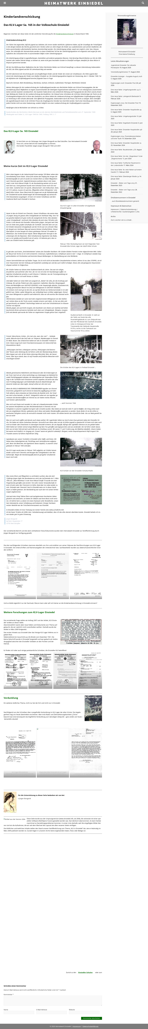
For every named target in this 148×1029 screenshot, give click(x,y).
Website (72, 1010)
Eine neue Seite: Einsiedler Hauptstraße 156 (126, 129)
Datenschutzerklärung (128, 209)
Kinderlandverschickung (64, 34)
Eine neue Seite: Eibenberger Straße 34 (125, 176)
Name (6, 1010)
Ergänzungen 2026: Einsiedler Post (123, 83)
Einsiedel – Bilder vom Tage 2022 (123, 190)
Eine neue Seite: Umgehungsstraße (123, 116)
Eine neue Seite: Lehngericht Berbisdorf (125, 96)
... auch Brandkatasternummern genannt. (125, 201)
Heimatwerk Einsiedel (74, 3)
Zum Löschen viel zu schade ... (122, 220)
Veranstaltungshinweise (119, 72)
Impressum (115, 209)
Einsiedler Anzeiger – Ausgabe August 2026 (126, 76)
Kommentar (9, 994)
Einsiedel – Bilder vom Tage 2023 (123, 183)
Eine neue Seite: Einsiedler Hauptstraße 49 (126, 110)
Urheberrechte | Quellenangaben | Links (125, 212)
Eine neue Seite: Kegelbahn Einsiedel (124, 123)
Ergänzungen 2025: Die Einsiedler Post (124, 103)
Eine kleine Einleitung (127, 54)
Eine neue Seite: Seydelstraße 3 (122, 150)
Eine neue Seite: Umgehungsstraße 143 (125, 90)
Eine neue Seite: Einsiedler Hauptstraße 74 (126, 143)
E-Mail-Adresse (41, 1010)
